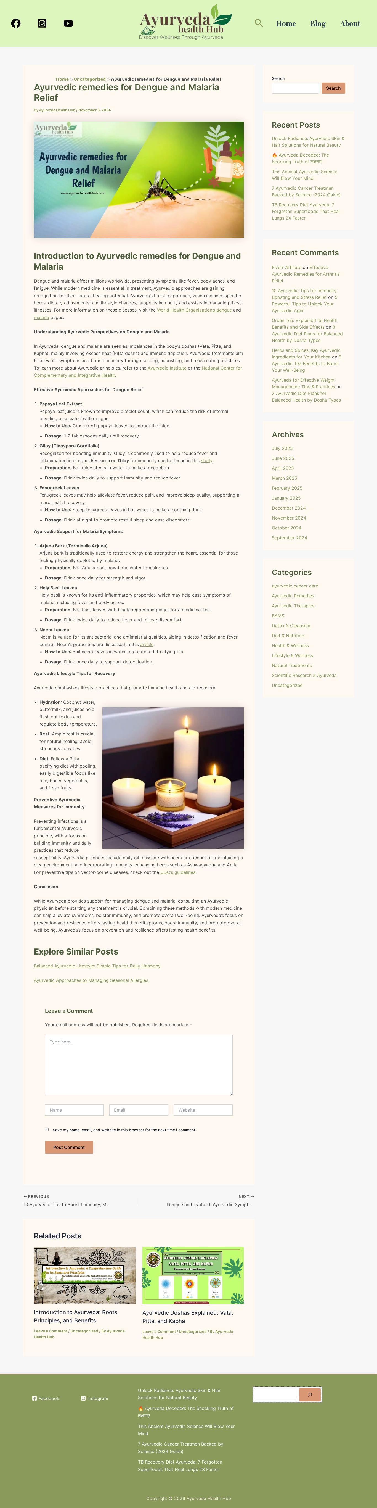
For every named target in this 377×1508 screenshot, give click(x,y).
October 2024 (286, 528)
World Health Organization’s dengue (194, 310)
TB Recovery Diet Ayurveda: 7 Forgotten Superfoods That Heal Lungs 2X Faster (306, 211)
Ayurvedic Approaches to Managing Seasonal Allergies (91, 980)
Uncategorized (84, 1330)
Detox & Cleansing (291, 625)
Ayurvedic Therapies (293, 605)
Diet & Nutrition (288, 635)
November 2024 (289, 518)
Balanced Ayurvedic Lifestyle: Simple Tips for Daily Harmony (97, 966)
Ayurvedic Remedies (293, 596)
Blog (318, 23)
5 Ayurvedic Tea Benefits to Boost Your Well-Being (306, 363)
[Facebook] (16, 23)
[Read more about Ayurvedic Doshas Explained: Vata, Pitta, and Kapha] (193, 1275)
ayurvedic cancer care (295, 586)
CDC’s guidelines (177, 872)
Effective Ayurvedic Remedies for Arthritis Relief (306, 274)
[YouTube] (68, 23)
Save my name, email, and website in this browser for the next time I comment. (124, 1129)
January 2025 (286, 498)
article (146, 644)
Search (278, 78)
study (206, 460)
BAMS (278, 615)
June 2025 (283, 458)
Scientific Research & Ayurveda (304, 675)
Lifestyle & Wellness (292, 655)
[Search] (310, 1394)
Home (286, 23)
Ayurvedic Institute (167, 368)
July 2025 (282, 448)
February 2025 (287, 488)
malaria (41, 317)
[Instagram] (42, 23)
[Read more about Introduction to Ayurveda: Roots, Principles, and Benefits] (85, 1275)
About (350, 23)
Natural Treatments (292, 665)
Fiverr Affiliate (286, 267)
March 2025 (284, 478)
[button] (258, 23)
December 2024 (289, 508)
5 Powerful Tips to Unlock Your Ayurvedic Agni (305, 303)
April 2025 (283, 468)
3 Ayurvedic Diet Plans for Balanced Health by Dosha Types (307, 333)
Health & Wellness (290, 645)
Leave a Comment (50, 1330)
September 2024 (289, 538)
